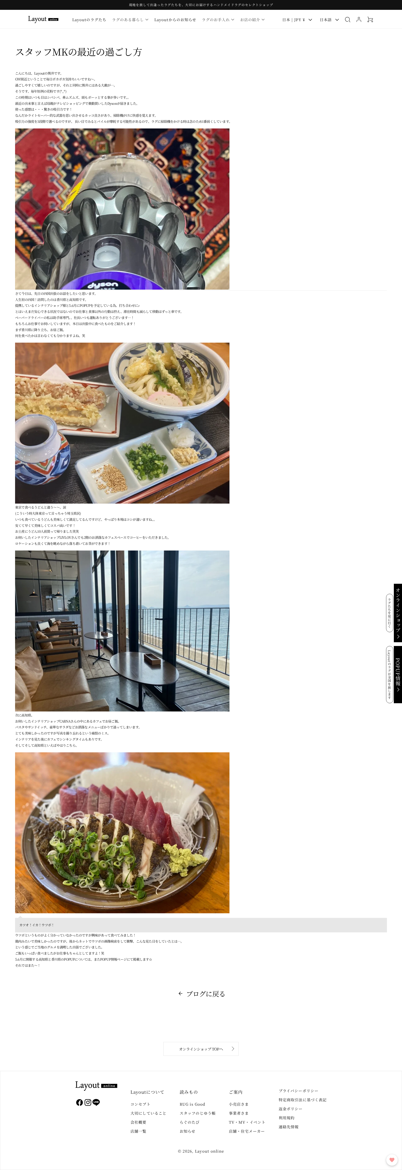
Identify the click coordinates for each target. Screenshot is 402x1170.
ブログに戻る (205, 993)
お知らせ (187, 1131)
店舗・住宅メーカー (247, 1131)
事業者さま (239, 1113)
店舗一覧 (138, 1131)
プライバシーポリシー (298, 1090)
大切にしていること (148, 1113)
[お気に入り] (392, 1160)
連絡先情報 (289, 1126)
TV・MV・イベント (247, 1122)
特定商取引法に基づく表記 (303, 1099)
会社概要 (138, 1122)
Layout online (209, 1151)
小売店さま (239, 1104)
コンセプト (140, 1104)
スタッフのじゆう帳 (198, 1113)
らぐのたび (190, 1122)
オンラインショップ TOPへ (201, 1049)
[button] (130, 19)
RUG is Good (192, 1104)
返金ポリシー (291, 1108)
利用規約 (287, 1117)
